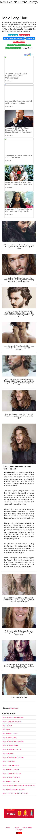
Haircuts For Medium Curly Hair (13, 757)
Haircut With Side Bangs (11, 765)
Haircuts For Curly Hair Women (13, 717)
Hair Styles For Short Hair (11, 781)
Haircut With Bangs (9, 761)
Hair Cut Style (7, 725)
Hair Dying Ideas (8, 753)
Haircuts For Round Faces (11, 777)
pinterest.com (13, 708)
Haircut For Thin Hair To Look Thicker (15, 793)
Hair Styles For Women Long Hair (14, 789)
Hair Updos (6, 729)
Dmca (8, 827)
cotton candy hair (19, 42)
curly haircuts (12, 35)
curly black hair (24, 35)
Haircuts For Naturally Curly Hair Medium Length (19, 785)
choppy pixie (30, 38)
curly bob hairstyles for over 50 (14, 38)
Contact (16, 827)
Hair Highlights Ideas (9, 737)
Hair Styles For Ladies (10, 733)
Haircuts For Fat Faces (10, 745)
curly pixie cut (27, 48)
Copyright (19, 830)
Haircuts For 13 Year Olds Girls (13, 741)
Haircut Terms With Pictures (12, 773)
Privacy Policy (27, 827)
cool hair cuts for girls (13, 48)
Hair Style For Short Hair (11, 769)
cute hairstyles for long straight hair (19, 45)
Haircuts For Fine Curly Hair (12, 749)
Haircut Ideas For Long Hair (12, 721)
